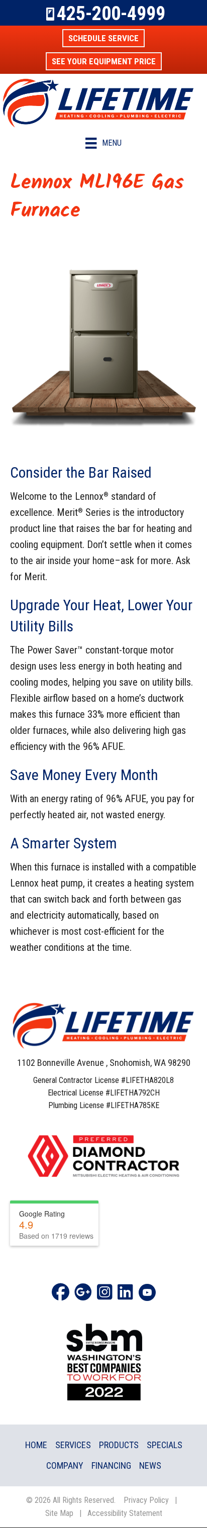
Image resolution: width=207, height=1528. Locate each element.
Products (119, 1445)
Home (36, 1445)
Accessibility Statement (124, 1513)
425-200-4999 (111, 14)
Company (64, 1465)
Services (73, 1445)
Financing (111, 1465)
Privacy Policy (146, 1500)
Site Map (59, 1513)
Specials (164, 1445)
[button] (103, 38)
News (150, 1465)
